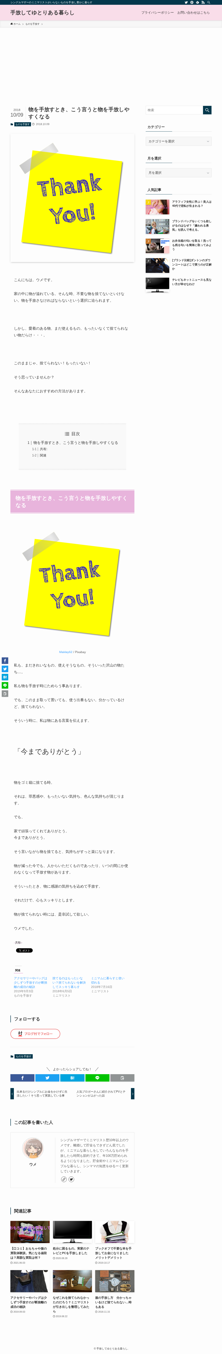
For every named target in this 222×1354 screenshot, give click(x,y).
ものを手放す (22, 124)
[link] (64, 1179)
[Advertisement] (111, 60)
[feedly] (197, 2)
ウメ (33, 1164)
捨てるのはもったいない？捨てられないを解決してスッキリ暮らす (69, 982)
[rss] (203, 2)
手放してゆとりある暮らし (42, 12)
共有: (43, 449)
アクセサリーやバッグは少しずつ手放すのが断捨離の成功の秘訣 (30, 982)
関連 (43, 455)
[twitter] (186, 2)
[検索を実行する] (207, 110)
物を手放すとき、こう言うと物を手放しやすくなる (75, 443)
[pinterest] (192, 2)
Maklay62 (65, 652)
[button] (22, 1078)
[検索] (209, 2)
